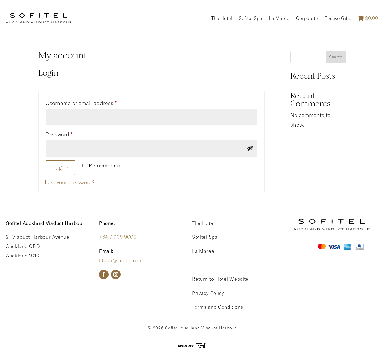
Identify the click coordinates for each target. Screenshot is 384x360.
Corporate (307, 18)
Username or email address (92, 102)
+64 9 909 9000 (118, 237)
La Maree (203, 251)
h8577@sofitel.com (121, 260)
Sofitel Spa (250, 18)
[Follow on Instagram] (116, 274)
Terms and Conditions (217, 307)
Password (70, 134)
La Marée (279, 18)
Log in (60, 167)
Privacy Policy (208, 293)
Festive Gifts (338, 18)
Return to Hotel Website (220, 279)
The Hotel (221, 18)
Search (335, 57)
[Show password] (250, 148)
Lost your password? (69, 182)
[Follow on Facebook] (104, 274)
